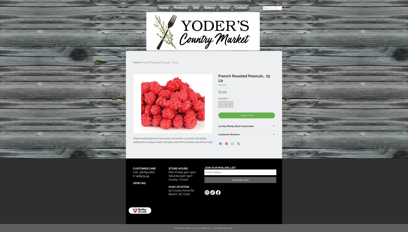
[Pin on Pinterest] (226, 144)
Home (136, 62)
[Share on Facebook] (220, 144)
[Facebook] (218, 192)
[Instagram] (207, 192)
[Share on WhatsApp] (232, 144)
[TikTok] (212, 192)
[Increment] (230, 104)
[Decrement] (221, 104)
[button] (278, 3)
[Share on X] (238, 144)
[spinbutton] (225, 104)
